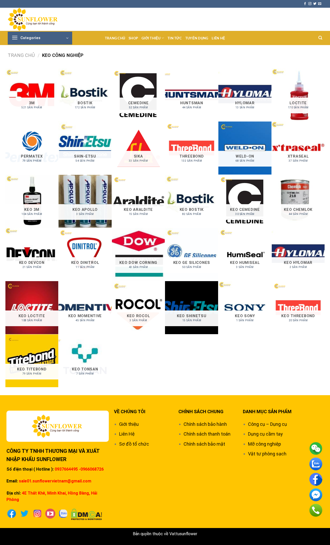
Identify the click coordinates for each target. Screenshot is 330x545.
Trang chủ (115, 38)
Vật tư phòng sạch (267, 453)
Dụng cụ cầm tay (265, 434)
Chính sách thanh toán (207, 434)
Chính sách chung (201, 411)
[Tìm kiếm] (320, 38)
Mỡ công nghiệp (264, 444)
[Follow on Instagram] (309, 4)
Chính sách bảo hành (205, 424)
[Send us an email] (319, 4)
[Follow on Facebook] (305, 4)
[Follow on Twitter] (314, 4)
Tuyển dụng (196, 38)
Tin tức (175, 38)
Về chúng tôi (129, 411)
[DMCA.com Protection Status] (86, 514)
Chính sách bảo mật (204, 444)
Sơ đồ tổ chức (134, 444)
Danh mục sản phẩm (267, 411)
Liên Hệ (218, 38)
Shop (133, 38)
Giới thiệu (151, 38)
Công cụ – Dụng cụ (267, 424)
